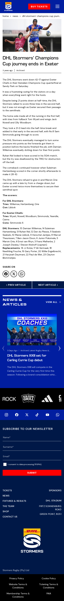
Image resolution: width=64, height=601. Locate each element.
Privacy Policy (16, 578)
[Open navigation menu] (57, 6)
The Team (8, 506)
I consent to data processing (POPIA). (25, 464)
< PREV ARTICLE (16, 284)
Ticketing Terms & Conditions (48, 586)
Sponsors (55, 490)
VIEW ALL (51, 302)
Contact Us (10, 516)
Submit (32, 472)
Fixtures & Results (14, 500)
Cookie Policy (49, 578)
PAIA (48, 593)
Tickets (7, 490)
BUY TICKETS (39, 6)
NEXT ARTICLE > (48, 284)
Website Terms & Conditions (18, 586)
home (6, 16)
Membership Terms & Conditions (18, 595)
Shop (6, 511)
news (15, 16)
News (6, 495)
